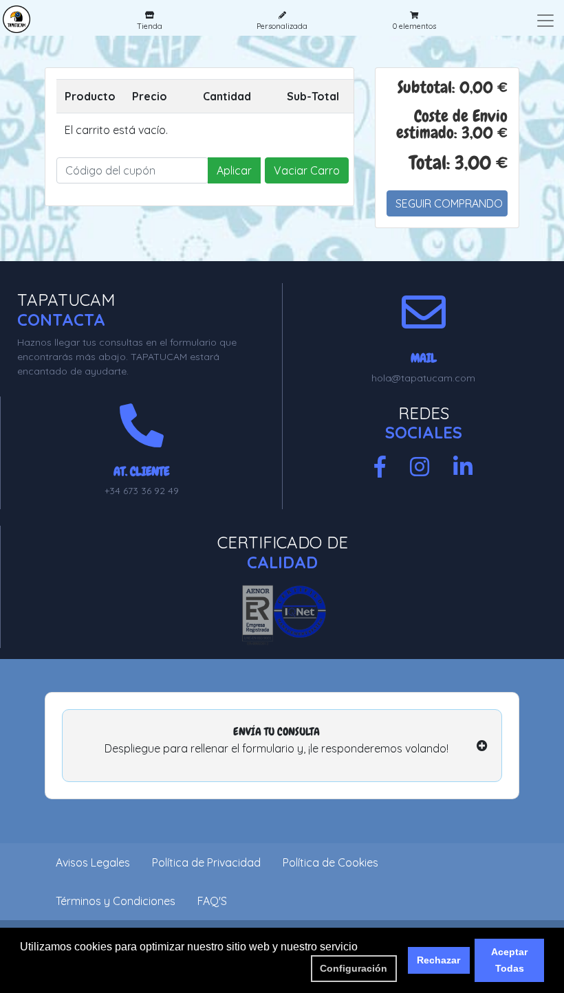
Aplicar (234, 170)
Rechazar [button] (438, 960)
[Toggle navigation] (545, 21)
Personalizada (282, 26)
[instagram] (419, 467)
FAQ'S (212, 901)
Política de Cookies (330, 862)
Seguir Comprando (449, 203)
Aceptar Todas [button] (509, 960)
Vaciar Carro (307, 170)
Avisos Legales (93, 862)
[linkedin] (462, 467)
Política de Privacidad (206, 862)
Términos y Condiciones (115, 901)
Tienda (149, 26)
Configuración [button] (353, 968)
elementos (414, 26)
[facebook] (380, 467)
